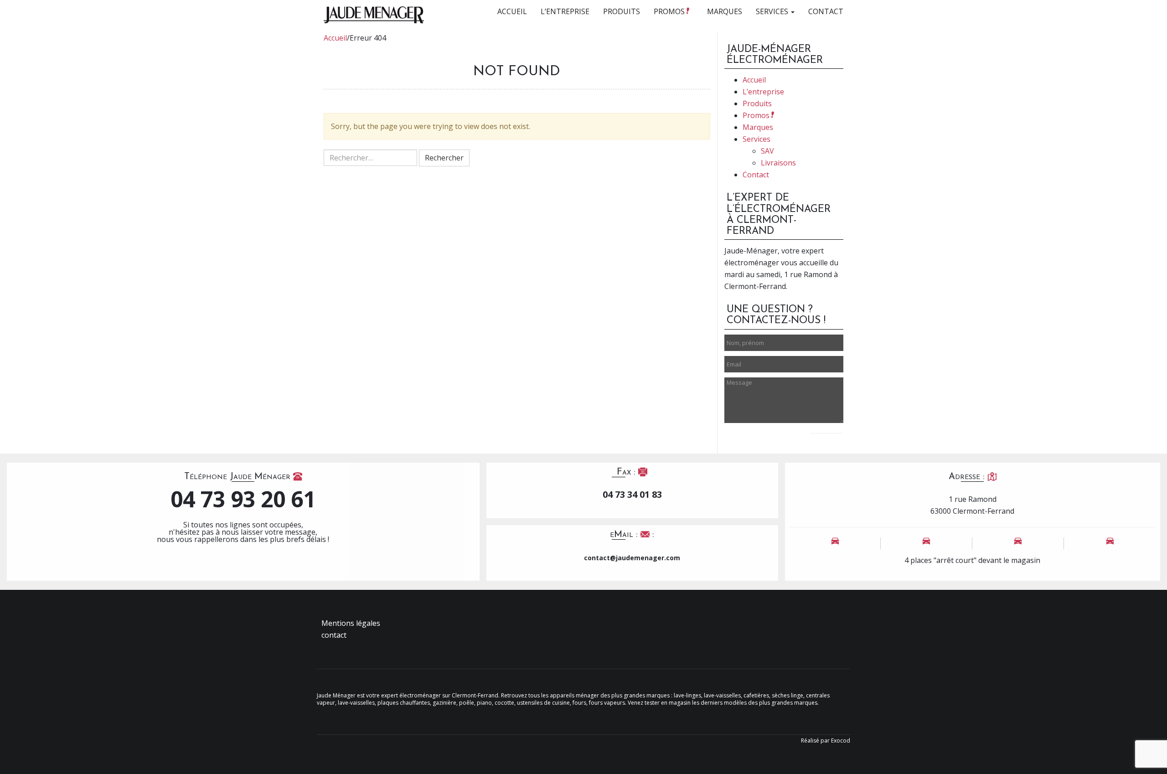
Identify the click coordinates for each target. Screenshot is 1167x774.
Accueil (512, 11)
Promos (670, 11)
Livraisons (778, 163)
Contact (825, 11)
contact (333, 635)
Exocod (840, 740)
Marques (724, 11)
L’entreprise (565, 11)
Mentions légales (350, 623)
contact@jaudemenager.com (632, 557)
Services (773, 11)
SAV (767, 151)
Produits (621, 11)
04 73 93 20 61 (242, 499)
